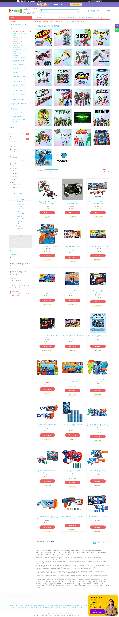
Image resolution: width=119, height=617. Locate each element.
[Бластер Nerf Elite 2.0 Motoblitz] (72, 504)
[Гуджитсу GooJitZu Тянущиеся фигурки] (82, 37)
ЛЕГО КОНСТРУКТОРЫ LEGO (20, 34)
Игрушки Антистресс (20, 79)
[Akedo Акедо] (101, 137)
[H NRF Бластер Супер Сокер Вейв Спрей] (98, 367)
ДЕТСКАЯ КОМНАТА (18, 100)
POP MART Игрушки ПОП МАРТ (19, 95)
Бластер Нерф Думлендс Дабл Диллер (72, 336)
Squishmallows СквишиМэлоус (18, 91)
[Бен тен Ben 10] (43, 117)
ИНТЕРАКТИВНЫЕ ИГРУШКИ (18, 61)
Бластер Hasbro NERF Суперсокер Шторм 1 (97, 471)
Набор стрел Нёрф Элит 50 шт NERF (72, 425)
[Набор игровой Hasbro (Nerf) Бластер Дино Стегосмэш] (47, 458)
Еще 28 (13, 179)
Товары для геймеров (19, 113)
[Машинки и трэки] (63, 57)
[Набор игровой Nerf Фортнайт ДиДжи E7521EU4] (98, 189)
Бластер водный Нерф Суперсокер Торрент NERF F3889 (47, 517)
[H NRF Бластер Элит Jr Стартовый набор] (72, 367)
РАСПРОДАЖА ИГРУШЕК (20, 24)
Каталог (46, 18)
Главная (38, 18)
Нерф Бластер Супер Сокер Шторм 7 (47, 425)
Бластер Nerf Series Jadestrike (98, 246)
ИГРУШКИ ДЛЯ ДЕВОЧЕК (17, 38)
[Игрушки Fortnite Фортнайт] (101, 117)
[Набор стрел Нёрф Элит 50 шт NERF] (72, 412)
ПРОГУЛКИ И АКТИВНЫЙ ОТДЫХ (20, 109)
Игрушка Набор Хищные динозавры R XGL (72, 202)
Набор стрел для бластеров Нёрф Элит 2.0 (97, 336)
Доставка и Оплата (76, 18)
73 (103, 542)
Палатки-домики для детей (19, 67)
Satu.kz (69, 613)
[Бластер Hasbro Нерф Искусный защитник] (98, 278)
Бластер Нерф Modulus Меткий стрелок (47, 336)
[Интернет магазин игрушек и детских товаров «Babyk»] (15, 11)
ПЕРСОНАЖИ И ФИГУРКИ (17, 54)
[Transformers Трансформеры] (63, 97)
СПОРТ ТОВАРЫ (17, 116)
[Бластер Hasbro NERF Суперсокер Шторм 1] (98, 458)
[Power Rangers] (101, 97)
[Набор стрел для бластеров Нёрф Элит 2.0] (98, 323)
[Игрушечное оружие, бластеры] (101, 57)
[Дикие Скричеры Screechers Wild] (101, 37)
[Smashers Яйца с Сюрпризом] (43, 157)
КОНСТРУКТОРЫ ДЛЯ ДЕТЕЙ (19, 50)
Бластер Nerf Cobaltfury (47, 291)
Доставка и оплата (17, 600)
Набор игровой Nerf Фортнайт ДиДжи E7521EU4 (97, 202)
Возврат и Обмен (92, 18)
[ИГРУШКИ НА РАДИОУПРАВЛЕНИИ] (43, 57)
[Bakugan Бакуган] (43, 137)
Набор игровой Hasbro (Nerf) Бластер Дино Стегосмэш (47, 471)
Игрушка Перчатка (19, 88)
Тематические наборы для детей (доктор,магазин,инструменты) (23, 72)
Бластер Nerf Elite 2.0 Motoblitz (72, 516)
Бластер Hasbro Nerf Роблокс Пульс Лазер (98, 517)
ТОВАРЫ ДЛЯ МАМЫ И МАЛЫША (19, 104)
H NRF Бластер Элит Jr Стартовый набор (72, 380)
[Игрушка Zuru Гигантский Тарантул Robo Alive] (47, 189)
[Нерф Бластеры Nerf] (43, 37)
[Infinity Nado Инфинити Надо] (82, 77)
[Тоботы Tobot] (101, 77)
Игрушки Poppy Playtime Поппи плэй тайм (20, 85)
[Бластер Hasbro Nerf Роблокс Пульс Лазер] (98, 504)
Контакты (62, 18)
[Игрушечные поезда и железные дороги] (43, 97)
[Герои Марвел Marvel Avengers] (82, 97)
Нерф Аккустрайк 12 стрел (72, 291)
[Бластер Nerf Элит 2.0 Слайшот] (47, 234)
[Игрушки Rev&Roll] (63, 137)
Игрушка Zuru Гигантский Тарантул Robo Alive (47, 202)
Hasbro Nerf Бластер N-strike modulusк (72, 247)
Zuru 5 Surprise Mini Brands (19, 120)
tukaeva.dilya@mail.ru (18, 290)
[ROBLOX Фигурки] (82, 117)
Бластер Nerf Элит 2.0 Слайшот (47, 246)
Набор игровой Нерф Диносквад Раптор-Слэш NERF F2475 (72, 472)
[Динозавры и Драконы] (82, 57)
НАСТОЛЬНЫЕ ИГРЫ (19, 58)
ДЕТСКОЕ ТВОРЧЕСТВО (20, 76)
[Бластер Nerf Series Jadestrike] (98, 234)
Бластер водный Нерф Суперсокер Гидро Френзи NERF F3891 (97, 426)
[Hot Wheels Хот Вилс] (63, 37)
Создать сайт (31, 1)
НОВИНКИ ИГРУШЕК (19, 28)
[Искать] (77, 11)
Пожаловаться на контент (77, 615)
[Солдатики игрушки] (43, 77)
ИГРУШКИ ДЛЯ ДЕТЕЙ (56, 21)
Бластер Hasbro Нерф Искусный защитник (98, 291)
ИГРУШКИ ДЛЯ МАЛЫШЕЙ (17, 46)
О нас (54, 18)
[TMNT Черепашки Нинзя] (63, 117)
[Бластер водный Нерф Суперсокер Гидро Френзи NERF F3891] (98, 412)
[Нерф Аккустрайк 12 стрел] (72, 278)
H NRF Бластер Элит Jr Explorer (47, 379)
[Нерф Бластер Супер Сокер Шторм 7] (47, 412)
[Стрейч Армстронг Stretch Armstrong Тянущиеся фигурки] (82, 137)
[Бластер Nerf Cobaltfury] (47, 278)
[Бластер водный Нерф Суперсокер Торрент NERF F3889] (47, 504)
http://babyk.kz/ (16, 287)
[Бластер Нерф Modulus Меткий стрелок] (47, 323)
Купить (48, 213)
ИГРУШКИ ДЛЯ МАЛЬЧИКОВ (17, 42)
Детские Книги (18, 81)
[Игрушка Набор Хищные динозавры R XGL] (72, 189)
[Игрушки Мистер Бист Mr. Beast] (63, 157)
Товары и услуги (42, 21)
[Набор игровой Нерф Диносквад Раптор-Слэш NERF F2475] (72, 458)
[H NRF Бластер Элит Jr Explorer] (47, 367)
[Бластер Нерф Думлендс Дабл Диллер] (72, 323)
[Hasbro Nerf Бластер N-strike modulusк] (72, 234)
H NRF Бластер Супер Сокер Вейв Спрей (97, 380)
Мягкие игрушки (18, 64)
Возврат (14, 602)
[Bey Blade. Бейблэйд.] (63, 77)
